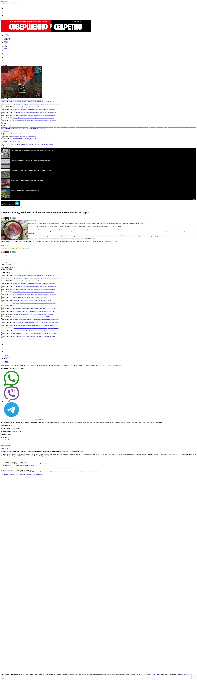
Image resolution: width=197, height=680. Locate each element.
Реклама (6, 358)
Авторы (6, 361)
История (6, 362)
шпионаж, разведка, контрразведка (52, 127)
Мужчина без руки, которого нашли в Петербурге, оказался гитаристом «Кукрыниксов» (36, 319)
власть (81, 127)
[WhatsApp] (13, 218)
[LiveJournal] (8, 218)
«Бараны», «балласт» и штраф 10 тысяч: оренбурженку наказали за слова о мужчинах (35, 333)
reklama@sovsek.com (6, 439)
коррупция (18, 128)
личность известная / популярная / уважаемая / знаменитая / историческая (119, 127)
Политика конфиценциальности (9, 474)
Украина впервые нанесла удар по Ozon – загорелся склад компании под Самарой (34, 120)
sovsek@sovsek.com (14, 428)
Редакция (6, 359)
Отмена (3, 269)
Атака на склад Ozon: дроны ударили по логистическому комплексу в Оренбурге (22, 100)
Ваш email (3, 264)
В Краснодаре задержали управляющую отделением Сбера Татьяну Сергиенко (33, 101)
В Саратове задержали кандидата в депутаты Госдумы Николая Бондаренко (32, 305)
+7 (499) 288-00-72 (16, 431)
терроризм (141, 127)
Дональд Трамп (75, 127)
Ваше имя (3, 262)
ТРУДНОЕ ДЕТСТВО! (18, 141)
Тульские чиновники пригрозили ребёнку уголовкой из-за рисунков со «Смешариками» (36, 322)
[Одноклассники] (4, 218)
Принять (3, 678)
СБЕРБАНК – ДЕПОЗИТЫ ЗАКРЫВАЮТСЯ (24, 136)
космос (3, 127)
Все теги (3, 129)
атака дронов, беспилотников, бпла (14, 127)
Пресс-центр (7, 357)
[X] (6, 218)
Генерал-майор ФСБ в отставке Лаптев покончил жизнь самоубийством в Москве (33, 308)
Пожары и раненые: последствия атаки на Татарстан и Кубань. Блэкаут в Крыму (34, 325)
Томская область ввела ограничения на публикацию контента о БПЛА (31, 317)
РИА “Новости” (140, 223)
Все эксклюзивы (5, 147)
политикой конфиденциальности (159, 674)
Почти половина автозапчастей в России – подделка (26, 339)
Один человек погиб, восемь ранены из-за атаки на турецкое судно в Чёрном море (34, 112)
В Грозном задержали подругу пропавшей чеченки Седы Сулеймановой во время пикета (36, 104)
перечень (30, 451)
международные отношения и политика (172, 127)
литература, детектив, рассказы (152, 127)
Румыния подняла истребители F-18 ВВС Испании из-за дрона (29, 297)
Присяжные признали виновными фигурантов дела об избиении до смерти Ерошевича (35, 328)
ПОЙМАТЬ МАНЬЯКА (19, 133)
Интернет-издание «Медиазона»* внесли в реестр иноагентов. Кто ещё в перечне (34, 303)
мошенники (11, 128)
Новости (6, 355)
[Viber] (10, 218)
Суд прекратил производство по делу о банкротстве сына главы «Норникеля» (33, 314)
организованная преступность (91, 127)
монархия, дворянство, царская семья (33, 127)
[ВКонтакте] (1, 218)
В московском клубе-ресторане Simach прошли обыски (27, 106)
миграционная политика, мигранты (30, 128)
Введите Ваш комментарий (8, 267)
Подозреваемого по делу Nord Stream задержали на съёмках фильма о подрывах (33, 330)
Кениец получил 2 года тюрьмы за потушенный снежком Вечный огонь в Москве (34, 311)
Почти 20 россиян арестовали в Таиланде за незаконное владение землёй (32, 300)
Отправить (9, 269)
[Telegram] (15, 218)
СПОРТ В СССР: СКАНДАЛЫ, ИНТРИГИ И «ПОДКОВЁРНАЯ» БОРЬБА (33, 144)
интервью (42, 128)
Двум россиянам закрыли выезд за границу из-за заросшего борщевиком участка (34, 336)
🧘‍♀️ (28, 248)
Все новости (4, 123)
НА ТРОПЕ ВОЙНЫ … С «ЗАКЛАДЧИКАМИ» (23, 139)
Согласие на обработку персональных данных (31, 474)
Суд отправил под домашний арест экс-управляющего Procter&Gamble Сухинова (34, 115)
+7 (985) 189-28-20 (39, 419)
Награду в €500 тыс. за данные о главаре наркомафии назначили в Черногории (33, 118)
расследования (187, 127)
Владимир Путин (66, 127)
